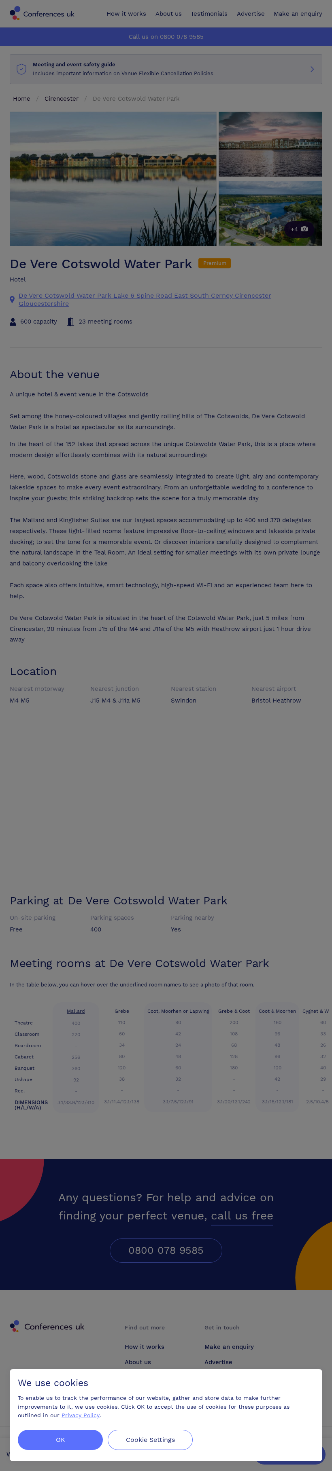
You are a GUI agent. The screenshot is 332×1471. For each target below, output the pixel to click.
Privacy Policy (81, 1415)
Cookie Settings (150, 1439)
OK (60, 1439)
